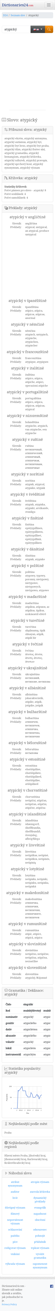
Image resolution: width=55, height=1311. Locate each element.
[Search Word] (49, 29)
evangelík (40, 1207)
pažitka (15, 1235)
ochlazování (15, 1229)
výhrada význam (15, 1263)
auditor (15, 1191)
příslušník (40, 1241)
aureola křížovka (40, 1191)
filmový (15, 1213)
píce (15, 1241)
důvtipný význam (15, 1207)
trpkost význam (40, 1248)
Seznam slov (18, 15)
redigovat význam (15, 1248)
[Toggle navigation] (48, 5)
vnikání (15, 1254)
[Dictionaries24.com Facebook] (51, 1286)
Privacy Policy (9, 1304)
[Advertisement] (27, 72)
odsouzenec (40, 1229)
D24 (5, 15)
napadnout (40, 1213)
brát (15, 1198)
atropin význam (40, 1182)
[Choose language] (38, 29)
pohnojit (40, 1235)
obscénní (40, 1220)
